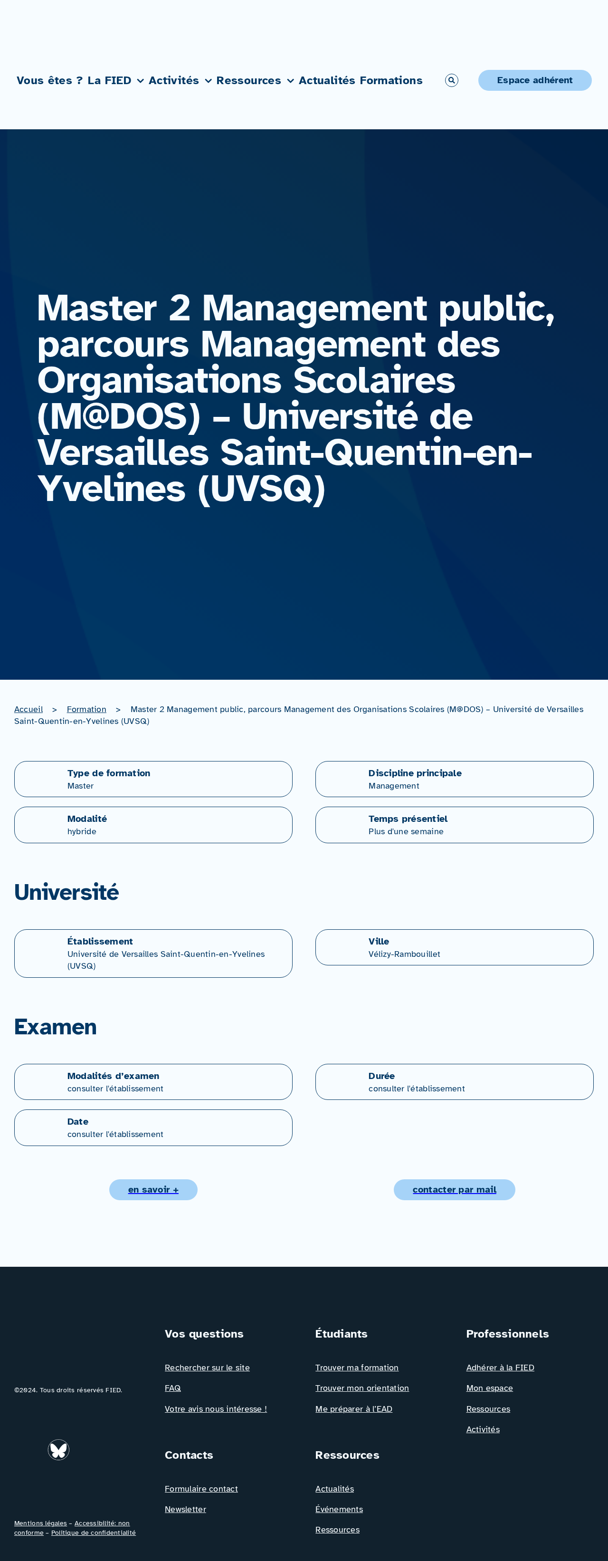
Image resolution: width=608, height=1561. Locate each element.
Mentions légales (40, 1523)
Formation (86, 709)
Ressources (337, 1529)
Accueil (28, 709)
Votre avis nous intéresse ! (216, 1409)
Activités (483, 1429)
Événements (339, 1509)
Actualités (334, 1489)
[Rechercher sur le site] (451, 80)
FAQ (173, 1388)
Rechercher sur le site (207, 1367)
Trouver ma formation (357, 1367)
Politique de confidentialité (93, 1533)
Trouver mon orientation (362, 1388)
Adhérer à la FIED (500, 1367)
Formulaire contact (201, 1489)
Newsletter (185, 1509)
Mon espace (489, 1388)
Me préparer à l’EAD (353, 1409)
